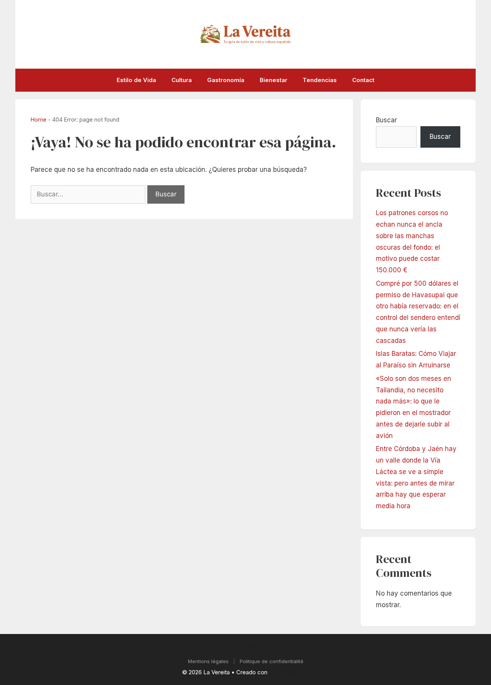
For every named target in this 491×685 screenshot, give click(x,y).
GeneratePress (289, 672)
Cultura (181, 80)
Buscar (386, 120)
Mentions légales (208, 661)
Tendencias (320, 80)
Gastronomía (225, 80)
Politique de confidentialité (271, 661)
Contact (363, 80)
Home (38, 119)
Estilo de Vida (136, 80)
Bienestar (273, 80)
